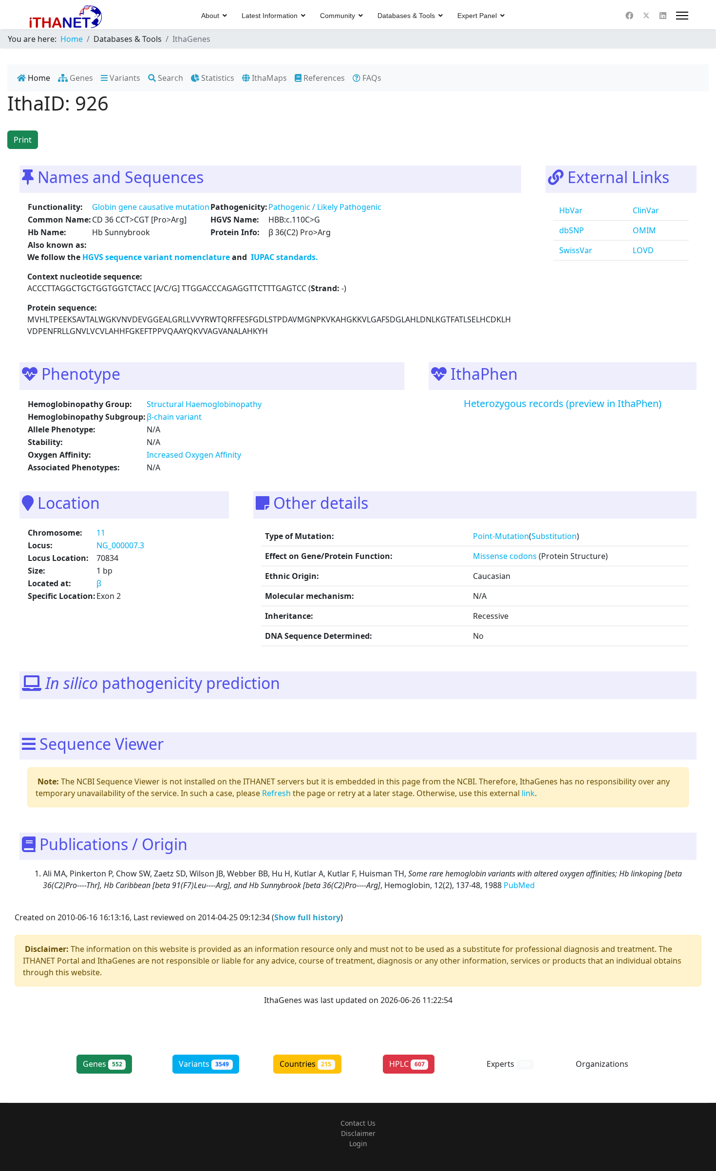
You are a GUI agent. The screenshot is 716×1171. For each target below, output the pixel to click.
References (323, 78)
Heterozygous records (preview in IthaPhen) (562, 403)
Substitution (554, 536)
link (528, 793)
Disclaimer (358, 1133)
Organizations (610, 1064)
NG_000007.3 (120, 545)
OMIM (643, 230)
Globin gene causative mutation (150, 207)
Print (23, 139)
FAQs (370, 78)
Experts (508, 1064)
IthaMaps (268, 78)
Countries (306, 1064)
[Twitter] (646, 15)
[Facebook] (629, 15)
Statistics (216, 78)
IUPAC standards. (283, 257)
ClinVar (645, 210)
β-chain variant (174, 416)
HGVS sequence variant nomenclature (157, 257)
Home (38, 78)
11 (100, 532)
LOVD (642, 250)
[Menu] (682, 15)
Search (169, 78)
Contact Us (358, 1123)
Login (358, 1143)
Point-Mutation (501, 536)
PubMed (520, 885)
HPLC (407, 1064)
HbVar (570, 210)
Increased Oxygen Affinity (194, 454)
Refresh (276, 793)
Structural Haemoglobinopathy (204, 404)
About (210, 15)
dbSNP (570, 230)
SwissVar (574, 250)
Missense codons (505, 556)
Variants (124, 78)
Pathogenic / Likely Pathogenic (324, 207)
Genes (80, 78)
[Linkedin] (662, 15)
